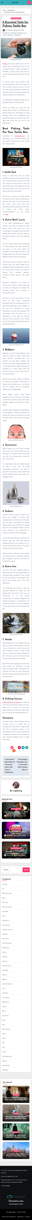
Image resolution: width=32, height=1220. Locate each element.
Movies (4, 1006)
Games (4, 975)
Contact (27, 1217)
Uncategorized (7, 1056)
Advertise (20, 1217)
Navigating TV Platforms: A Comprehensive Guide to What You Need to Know (16, 853)
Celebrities (5, 920)
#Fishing (13, 33)
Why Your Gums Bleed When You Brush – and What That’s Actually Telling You (16, 1118)
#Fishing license (21, 33)
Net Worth (5, 1015)
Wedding (5, 1070)
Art (3, 889)
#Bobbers (7, 33)
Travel (4, 1052)
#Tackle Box (17, 35)
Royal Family (6, 1029)
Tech (3, 1038)
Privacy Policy (21, 1212)
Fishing (5, 64)
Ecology (4, 934)
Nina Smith (10, 816)
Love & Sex (5, 997)
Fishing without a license (11, 702)
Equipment (5, 947)
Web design (6, 1065)
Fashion (4, 957)
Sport (4, 1034)
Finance (4, 961)
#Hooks (5, 35)
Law (3, 988)
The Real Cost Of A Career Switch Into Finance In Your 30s (16, 1137)
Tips (3, 1043)
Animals (4, 884)
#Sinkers (10, 35)
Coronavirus (6, 925)
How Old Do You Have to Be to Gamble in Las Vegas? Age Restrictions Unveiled (16, 813)
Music (4, 1011)
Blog (3, 898)
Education (5, 938)
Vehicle (4, 1061)
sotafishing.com (19, 136)
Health (4, 979)
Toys (3, 1047)
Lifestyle (5, 993)
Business (5, 902)
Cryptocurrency (7, 929)
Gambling (5, 970)
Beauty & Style (7, 893)
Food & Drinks (6, 966)
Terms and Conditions (9, 1217)
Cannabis (5, 911)
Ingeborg (10, 30)
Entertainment (16, 18)
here (6, 214)
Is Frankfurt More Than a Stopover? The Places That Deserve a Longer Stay (16, 1155)
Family (4, 952)
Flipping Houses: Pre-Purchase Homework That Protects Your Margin (16, 1099)
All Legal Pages (11, 1212)
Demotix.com (16, 1201)
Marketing (5, 1002)
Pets (3, 1024)
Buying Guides (7, 907)
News (4, 1020)
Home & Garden (7, 984)
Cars (3, 916)
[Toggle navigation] (2, 3)
